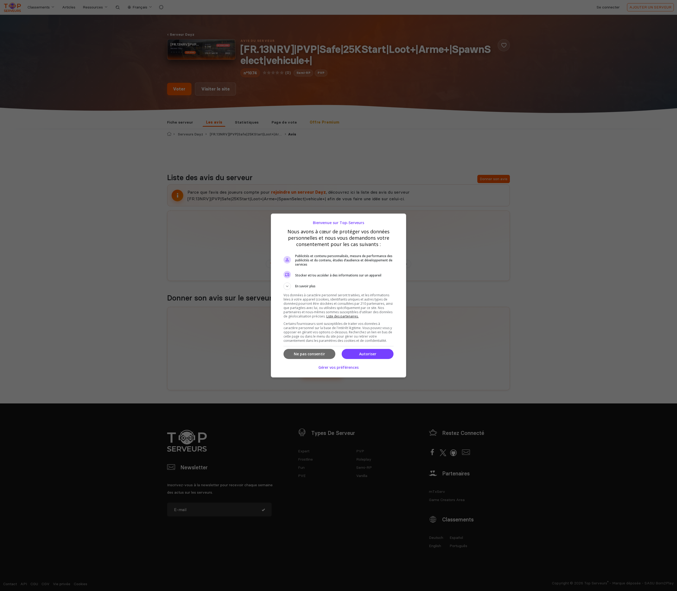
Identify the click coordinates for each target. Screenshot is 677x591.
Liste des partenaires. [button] (342, 316)
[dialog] (338, 295)
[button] (338, 286)
